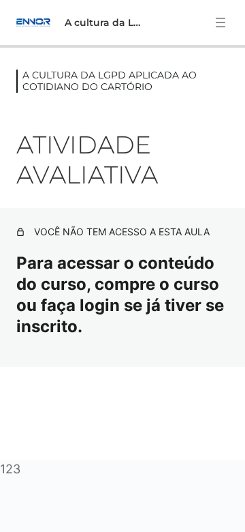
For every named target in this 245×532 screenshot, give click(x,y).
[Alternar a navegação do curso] (220, 22)
